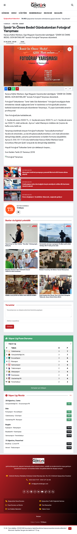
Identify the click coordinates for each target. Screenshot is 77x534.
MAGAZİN (58, 13)
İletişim (38, 516)
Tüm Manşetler (47, 505)
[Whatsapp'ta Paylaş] (13, 88)
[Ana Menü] (5, 5)
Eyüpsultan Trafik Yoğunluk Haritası (53, 501)
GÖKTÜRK (23, 13)
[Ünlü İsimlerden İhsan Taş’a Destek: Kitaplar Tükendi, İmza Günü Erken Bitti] (55, 284)
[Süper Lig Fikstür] (71, 395)
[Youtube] (42, 491)
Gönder (10, 326)
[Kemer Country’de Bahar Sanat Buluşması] (55, 259)
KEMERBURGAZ (35, 13)
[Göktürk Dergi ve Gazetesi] (38, 5)
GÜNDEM (5, 13)
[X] (27, 491)
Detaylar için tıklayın (38, 388)
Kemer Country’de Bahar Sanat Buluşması (54, 269)
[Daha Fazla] (17, 88)
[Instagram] (35, 491)
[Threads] (49, 491)
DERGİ (13, 13)
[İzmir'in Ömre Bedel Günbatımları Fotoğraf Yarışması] (38, 66)
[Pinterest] (31, 491)
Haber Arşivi (46, 509)
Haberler (7, 24)
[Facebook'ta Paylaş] (6, 88)
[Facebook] (24, 491)
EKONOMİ (48, 13)
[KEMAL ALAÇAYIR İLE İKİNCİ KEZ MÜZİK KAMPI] (21, 284)
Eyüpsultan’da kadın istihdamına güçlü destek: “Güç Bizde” (46, 19)
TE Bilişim (20, 208)
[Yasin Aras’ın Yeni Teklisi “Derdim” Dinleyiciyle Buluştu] (21, 233)
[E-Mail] (18, 212)
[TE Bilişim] (10, 209)
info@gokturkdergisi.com (40, 483)
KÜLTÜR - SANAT (18, 24)
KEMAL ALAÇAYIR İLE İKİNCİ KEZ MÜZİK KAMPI (20, 295)
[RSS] (53, 491)
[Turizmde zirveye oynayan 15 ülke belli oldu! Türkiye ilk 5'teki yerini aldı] (55, 233)
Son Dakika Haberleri (14, 509)
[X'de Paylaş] (9, 88)
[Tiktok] (45, 491)
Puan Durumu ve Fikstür (15, 505)
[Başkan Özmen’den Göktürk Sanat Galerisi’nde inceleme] (21, 259)
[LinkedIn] (38, 491)
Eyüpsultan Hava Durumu (16, 501)
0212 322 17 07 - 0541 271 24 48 (40, 480)
